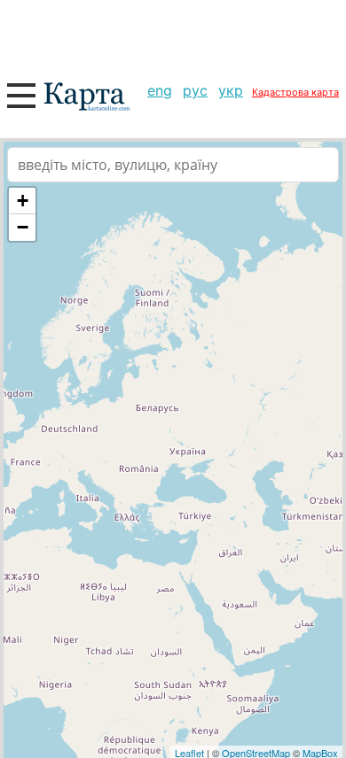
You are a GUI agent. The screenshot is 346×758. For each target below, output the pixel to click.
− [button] (22, 227)
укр (230, 90)
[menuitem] (159, 90)
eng (159, 90)
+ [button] (22, 201)
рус (195, 90)
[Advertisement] (173, 35)
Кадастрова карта (295, 92)
